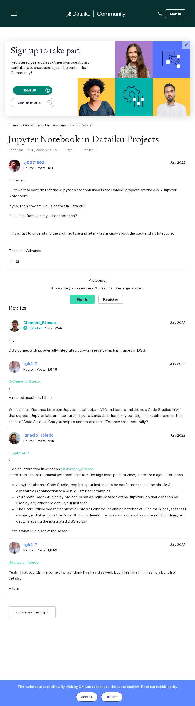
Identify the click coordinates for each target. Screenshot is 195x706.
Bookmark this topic (32, 612)
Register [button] (110, 299)
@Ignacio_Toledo (24, 562)
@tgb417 (21, 453)
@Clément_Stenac (25, 381)
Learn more (29, 103)
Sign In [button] (82, 299)
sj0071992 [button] (33, 162)
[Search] (160, 13)
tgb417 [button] (30, 363)
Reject (111, 697)
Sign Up (29, 90)
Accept (87, 697)
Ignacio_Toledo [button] (38, 435)
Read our (159, 686)
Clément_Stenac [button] (39, 322)
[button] (186, 45)
